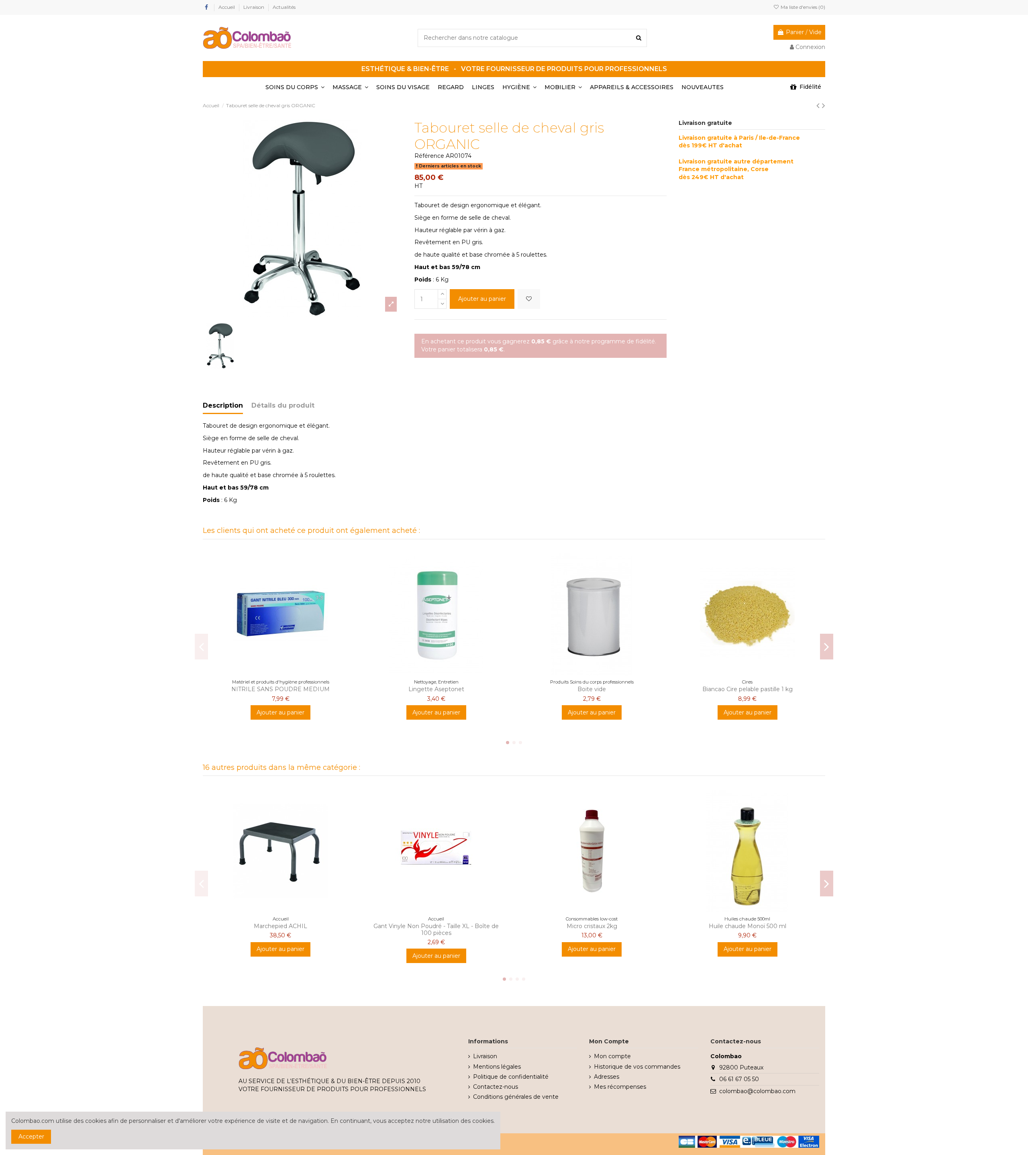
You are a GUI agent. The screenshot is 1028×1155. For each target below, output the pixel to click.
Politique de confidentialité (511, 1076)
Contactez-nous (495, 1086)
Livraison (254, 7)
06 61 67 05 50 (739, 1079)
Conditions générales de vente (516, 1096)
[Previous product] (819, 105)
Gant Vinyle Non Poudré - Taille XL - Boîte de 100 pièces (436, 929)
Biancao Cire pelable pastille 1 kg (747, 689)
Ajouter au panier (482, 298)
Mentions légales (497, 1066)
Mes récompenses (620, 1086)
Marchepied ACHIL (280, 926)
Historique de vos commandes (637, 1066)
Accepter (31, 1136)
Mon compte (612, 1056)
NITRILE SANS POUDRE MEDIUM (280, 689)
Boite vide (591, 689)
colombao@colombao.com (757, 1091)
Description (223, 405)
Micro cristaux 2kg (592, 926)
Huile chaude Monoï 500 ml (747, 926)
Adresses (606, 1076)
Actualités (284, 7)
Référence (429, 155)
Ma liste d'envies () (802, 7)
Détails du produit (282, 405)
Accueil (227, 7)
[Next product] (823, 105)
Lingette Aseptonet (436, 689)
